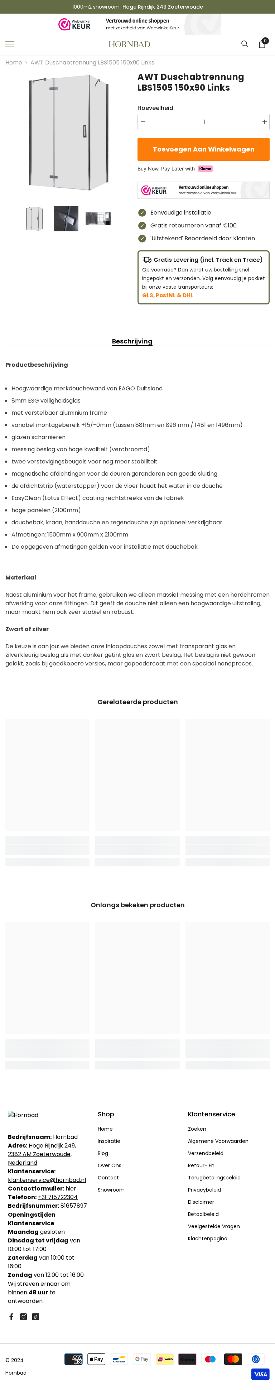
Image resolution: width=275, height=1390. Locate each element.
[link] (47, 850)
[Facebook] (11, 1316)
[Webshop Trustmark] (137, 24)
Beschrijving (132, 341)
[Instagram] (23, 1316)
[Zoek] (245, 44)
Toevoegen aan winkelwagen (204, 149)
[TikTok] (35, 1316)
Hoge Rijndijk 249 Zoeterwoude (162, 6)
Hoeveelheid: (156, 108)
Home (13, 62)
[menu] (9, 44)
